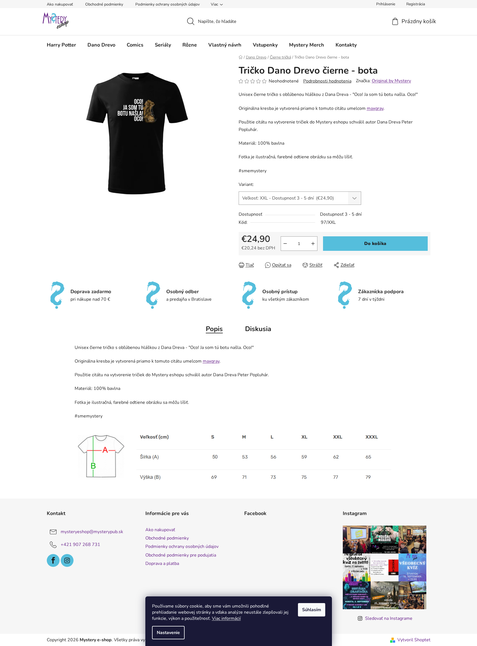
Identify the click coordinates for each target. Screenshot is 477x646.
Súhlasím (311, 610)
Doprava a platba (162, 563)
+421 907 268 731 (80, 544)
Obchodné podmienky (104, 4)
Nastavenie (168, 633)
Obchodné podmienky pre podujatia (180, 555)
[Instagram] (67, 560)
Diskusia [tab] (258, 328)
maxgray (375, 108)
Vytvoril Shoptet (413, 640)
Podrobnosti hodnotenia (327, 81)
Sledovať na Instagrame (388, 618)
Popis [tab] (214, 328)
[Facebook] (53, 560)
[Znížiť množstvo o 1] (285, 244)
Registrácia (415, 4)
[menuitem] (61, 44)
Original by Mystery (391, 81)
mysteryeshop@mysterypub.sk (92, 532)
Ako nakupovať (60, 4)
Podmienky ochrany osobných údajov (167, 4)
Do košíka (375, 244)
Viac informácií (226, 618)
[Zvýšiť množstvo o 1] (313, 244)
